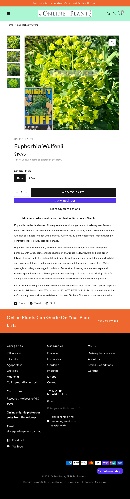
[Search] (108, 13)
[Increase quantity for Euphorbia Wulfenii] (26, 192)
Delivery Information (101, 353)
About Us (94, 359)
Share (22, 303)
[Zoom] (112, 42)
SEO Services (48, 482)
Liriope (51, 376)
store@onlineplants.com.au (24, 431)
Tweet (37, 303)
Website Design (31, 482)
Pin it (52, 303)
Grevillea (12, 370)
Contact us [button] (108, 321)
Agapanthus (14, 365)
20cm (32, 178)
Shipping (32, 159)
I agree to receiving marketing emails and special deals (64, 421)
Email (50, 401)
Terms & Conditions (100, 365)
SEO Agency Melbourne (94, 482)
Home (10, 24)
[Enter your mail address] (79, 408)
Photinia (52, 370)
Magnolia (13, 376)
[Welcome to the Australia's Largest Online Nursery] (65, 3)
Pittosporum (15, 353)
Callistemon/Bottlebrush (22, 382)
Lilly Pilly (12, 359)
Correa (51, 382)
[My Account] (114, 13)
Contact (93, 370)
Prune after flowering (72, 268)
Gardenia (53, 365)
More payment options (65, 208)
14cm (20, 178)
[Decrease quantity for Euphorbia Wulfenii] (16, 192)
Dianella (52, 353)
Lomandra (54, 359)
